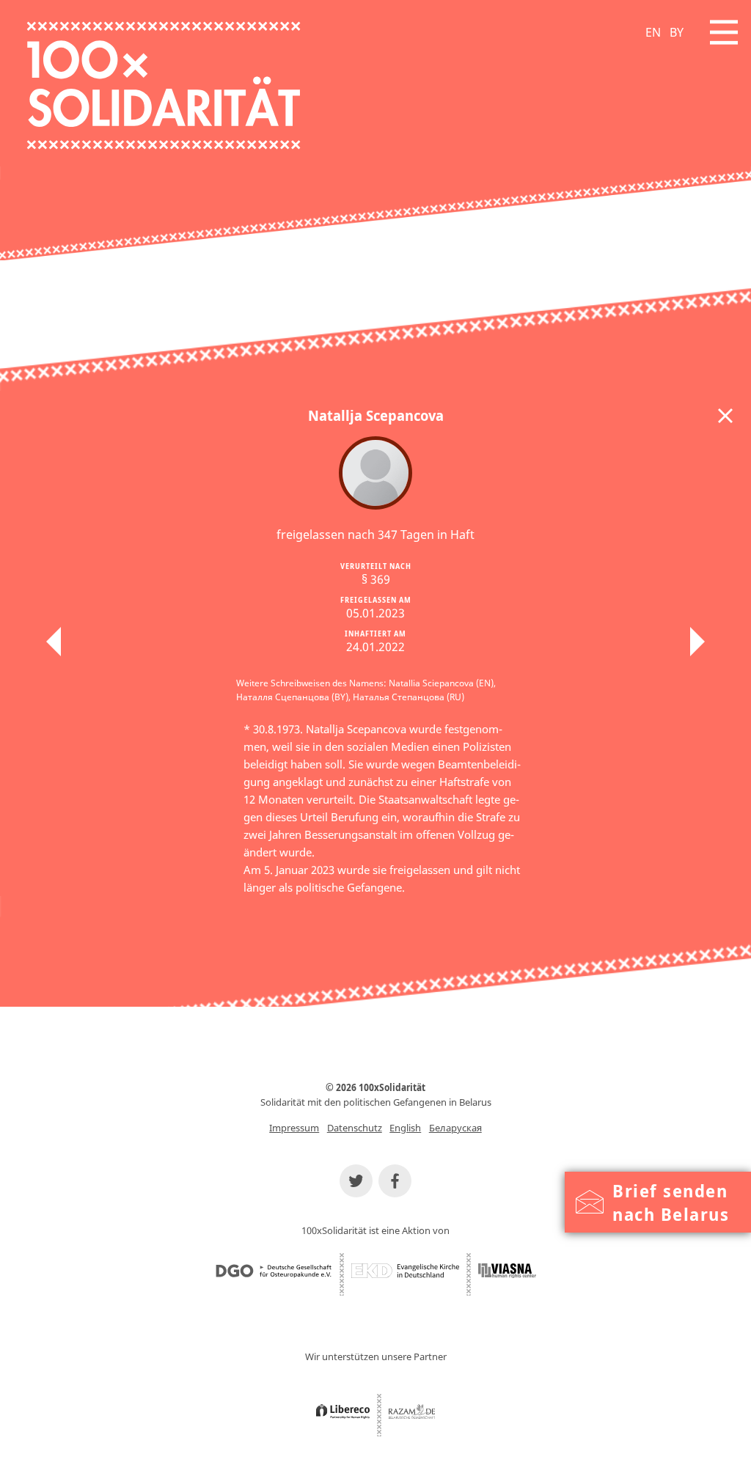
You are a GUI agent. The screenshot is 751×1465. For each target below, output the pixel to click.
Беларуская (455, 1127)
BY (677, 32)
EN (653, 32)
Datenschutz (354, 1127)
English (405, 1127)
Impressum (294, 1127)
